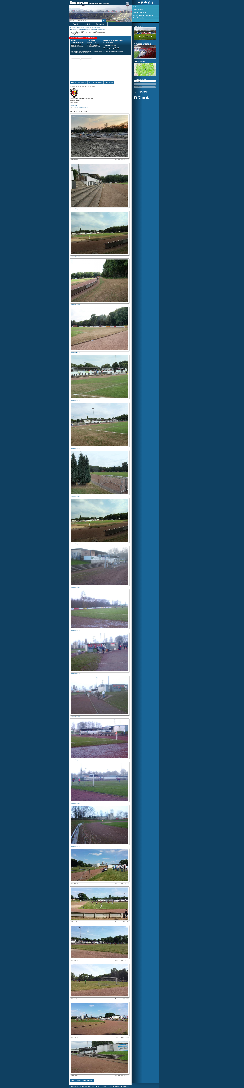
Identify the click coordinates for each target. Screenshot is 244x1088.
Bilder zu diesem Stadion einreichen (82, 1080)
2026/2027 (145, 52)
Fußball (75, 24)
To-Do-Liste (109, 82)
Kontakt (110, 1086)
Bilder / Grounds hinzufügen (78, 1086)
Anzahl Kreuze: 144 (110, 45)
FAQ (99, 1086)
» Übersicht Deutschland (140, 93)
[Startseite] (79, 4)
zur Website (74, 105)
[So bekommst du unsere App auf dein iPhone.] (148, 98)
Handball (87, 24)
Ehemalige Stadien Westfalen (93, 27)
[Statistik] (149, 2)
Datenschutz (126, 1086)
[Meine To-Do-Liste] (142, 2)
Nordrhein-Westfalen (85, 29)
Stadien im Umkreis (96, 82)
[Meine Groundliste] (139, 2)
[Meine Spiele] (146, 2)
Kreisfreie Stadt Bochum (98, 29)
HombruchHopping (75, 209)
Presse (104, 1086)
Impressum (117, 1086)
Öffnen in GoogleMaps (79, 82)
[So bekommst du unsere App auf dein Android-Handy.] (144, 98)
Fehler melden (92, 1086)
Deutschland (80, 27)
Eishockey (99, 24)
